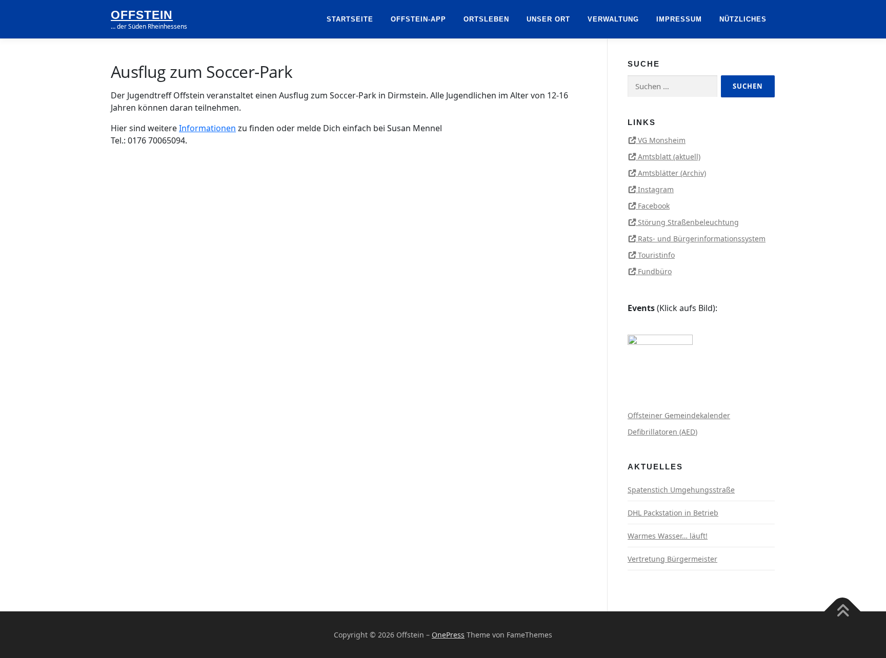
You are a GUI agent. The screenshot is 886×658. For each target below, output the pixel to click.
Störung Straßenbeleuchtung (688, 222)
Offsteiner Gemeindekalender (679, 415)
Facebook (654, 206)
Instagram (656, 189)
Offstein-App (418, 19)
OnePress (448, 635)
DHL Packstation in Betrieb (673, 513)
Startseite (350, 19)
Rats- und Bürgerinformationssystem (702, 238)
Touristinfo (656, 255)
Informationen (207, 128)
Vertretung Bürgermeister (672, 559)
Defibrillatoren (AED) (662, 432)
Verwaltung (613, 19)
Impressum (679, 19)
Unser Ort (548, 19)
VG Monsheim (662, 140)
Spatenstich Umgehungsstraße (681, 490)
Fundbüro (655, 271)
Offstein (142, 15)
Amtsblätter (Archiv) (672, 173)
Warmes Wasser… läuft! (668, 536)
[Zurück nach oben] (842, 611)
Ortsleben (486, 19)
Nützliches (743, 19)
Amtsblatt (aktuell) (669, 156)
